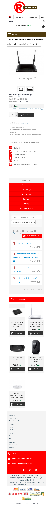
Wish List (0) (20, 17)
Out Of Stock (18, 333)
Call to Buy (17, 148)
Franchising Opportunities (22, 463)
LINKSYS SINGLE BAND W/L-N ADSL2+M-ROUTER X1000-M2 (17, 325)
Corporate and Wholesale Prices (25, 151)
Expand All (17, 233)
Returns (11, 427)
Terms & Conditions (15, 421)
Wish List (12, 447)
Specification (26, 185)
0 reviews (24, 123)
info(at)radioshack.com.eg (22, 458)
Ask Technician (19, 161)
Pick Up (26, 204)
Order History (13, 445)
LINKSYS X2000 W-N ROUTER (17, 359)
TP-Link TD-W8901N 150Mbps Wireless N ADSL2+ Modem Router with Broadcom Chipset (36, 325)
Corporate (26, 199)
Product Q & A (26, 180)
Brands (11, 433)
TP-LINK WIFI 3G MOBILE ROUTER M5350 (36, 360)
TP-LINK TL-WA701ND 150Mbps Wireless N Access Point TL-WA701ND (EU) (17, 396)
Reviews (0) (26, 190)
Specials (11, 436)
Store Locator (33, 17)
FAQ (10, 438)
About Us (12, 416)
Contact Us (12, 424)
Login (42, 17)
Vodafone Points (19, 158)
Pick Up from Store (20, 154)
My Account (12, 442)
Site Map (11, 430)
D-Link (17, 96)
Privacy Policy (13, 418)
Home (11, 39)
